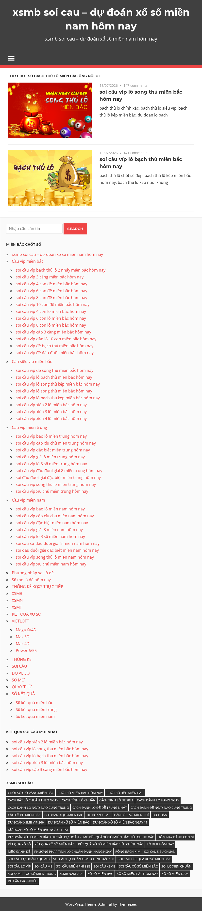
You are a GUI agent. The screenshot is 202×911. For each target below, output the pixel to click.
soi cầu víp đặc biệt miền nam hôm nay (52, 522)
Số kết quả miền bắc (34, 702)
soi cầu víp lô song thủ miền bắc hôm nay (54, 391)
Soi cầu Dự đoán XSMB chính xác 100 (83, 859)
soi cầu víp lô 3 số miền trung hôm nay (51, 463)
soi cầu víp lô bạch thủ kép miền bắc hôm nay (58, 398)
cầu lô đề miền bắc (24, 815)
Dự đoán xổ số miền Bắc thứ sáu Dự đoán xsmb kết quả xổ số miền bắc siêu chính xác (81, 837)
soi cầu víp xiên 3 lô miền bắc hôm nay (51, 411)
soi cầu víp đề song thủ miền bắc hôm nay (54, 370)
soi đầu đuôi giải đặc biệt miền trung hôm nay (58, 477)
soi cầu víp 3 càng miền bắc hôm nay (50, 277)
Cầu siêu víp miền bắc (32, 361)
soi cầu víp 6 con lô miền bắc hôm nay (51, 318)
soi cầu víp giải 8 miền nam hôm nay (49, 529)
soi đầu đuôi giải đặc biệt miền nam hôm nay (57, 550)
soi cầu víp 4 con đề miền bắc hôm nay (51, 284)
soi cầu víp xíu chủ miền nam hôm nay (51, 564)
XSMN (17, 600)
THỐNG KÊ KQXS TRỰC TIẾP (37, 586)
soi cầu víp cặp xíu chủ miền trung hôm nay (56, 443)
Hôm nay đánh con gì (176, 837)
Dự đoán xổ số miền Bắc (68, 822)
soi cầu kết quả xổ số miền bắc (144, 859)
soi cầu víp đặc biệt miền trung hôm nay (53, 450)
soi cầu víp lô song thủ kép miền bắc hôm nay (58, 384)
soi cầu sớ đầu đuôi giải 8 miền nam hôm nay (58, 543)
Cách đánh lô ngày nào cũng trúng (38, 807)
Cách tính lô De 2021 (116, 800)
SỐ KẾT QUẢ (23, 693)
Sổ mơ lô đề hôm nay (31, 579)
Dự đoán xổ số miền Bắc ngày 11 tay (38, 829)
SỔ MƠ (18, 680)
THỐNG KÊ (22, 659)
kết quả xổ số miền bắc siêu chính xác (110, 844)
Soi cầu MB (43, 866)
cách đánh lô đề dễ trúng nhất (99, 807)
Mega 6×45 (26, 630)
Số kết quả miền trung (36, 709)
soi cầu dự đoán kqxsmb (29, 859)
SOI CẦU (19, 666)
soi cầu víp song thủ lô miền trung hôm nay (56, 484)
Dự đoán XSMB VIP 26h (26, 822)
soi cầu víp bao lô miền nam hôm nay (50, 509)
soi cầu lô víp (19, 866)
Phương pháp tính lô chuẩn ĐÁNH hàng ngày (73, 851)
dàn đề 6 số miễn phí (131, 815)
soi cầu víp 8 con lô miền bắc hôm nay (51, 325)
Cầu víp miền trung (29, 427)
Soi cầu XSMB (104, 866)
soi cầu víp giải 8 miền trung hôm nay (50, 457)
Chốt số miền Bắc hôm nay (80, 793)
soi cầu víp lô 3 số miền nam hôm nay (50, 536)
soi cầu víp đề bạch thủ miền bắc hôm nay (54, 345)
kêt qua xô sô (19, 844)
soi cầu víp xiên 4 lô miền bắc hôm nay (51, 418)
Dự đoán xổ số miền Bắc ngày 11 (120, 822)
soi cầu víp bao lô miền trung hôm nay (51, 436)
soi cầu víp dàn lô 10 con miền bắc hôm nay (56, 339)
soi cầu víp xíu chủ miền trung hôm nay (52, 491)
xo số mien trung (41, 873)
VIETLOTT (20, 621)
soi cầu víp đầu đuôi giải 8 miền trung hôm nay (59, 470)
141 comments (135, 152)
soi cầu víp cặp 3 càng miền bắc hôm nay (53, 332)
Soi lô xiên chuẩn (176, 866)
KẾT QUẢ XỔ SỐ (26, 614)
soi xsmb (15, 873)
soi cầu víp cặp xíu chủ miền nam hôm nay (55, 516)
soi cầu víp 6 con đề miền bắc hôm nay (51, 290)
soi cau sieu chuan (159, 851)
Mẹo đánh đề (19, 851)
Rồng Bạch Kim (127, 851)
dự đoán (159, 815)
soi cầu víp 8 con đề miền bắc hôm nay (51, 297)
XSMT (17, 607)
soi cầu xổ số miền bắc (138, 866)
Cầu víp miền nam (28, 500)
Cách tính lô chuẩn (79, 800)
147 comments (135, 85)
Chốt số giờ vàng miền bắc (31, 793)
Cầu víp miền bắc (27, 261)
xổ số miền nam (175, 873)
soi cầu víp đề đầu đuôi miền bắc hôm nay (55, 352)
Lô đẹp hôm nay (160, 844)
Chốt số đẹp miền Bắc (124, 793)
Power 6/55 (26, 650)
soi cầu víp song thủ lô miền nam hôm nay (55, 557)
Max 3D (23, 636)
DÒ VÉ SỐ (21, 673)
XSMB (17, 593)
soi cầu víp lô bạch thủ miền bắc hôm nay (54, 377)
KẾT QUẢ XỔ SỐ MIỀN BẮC (54, 844)
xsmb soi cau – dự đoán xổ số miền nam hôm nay (57, 254)
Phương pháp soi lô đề (33, 573)
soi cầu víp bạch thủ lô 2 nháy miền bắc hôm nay (60, 270)
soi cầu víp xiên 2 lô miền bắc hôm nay (51, 404)
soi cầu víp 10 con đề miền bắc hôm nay (52, 304)
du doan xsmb (98, 815)
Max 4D (23, 643)
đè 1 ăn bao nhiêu (22, 881)
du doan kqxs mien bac (63, 815)
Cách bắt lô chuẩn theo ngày (33, 800)
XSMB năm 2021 (71, 873)
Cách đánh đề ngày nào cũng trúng (161, 807)
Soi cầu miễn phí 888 (73, 866)
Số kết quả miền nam (35, 716)
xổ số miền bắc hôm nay (137, 873)
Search (75, 228)
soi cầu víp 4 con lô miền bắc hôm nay (51, 311)
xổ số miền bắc (100, 873)
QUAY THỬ (22, 687)
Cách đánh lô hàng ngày (158, 800)
